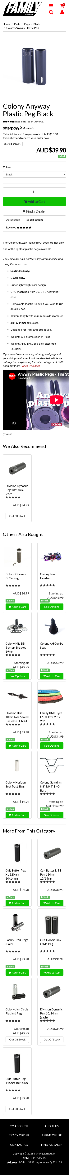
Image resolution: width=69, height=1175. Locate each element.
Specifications (34, 219)
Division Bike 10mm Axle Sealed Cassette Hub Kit (17, 717)
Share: (7, 143)
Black (37, 24)
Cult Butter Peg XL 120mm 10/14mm (16, 874)
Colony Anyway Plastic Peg (22, 27)
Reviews (11, 227)
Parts (17, 24)
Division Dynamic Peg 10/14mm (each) (17, 490)
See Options (51, 606)
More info (28, 128)
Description (13, 219)
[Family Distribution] (23, 8)
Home (6, 24)
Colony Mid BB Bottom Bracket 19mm (16, 647)
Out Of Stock (17, 516)
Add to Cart (36, 201)
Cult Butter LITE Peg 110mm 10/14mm (50, 874)
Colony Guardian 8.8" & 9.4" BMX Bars (51, 786)
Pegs (27, 24)
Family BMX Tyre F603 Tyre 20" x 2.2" (51, 717)
